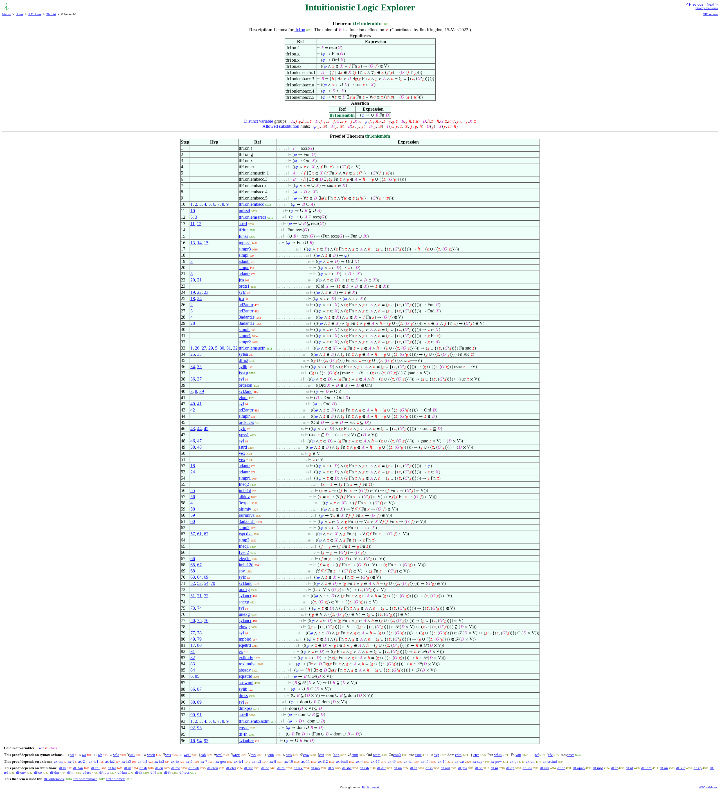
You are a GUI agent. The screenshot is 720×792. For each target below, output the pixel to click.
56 (192, 496)
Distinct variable (258, 121)
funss (243, 236)
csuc (418, 755)
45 (206, 428)
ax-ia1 (93, 761)
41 (199, 403)
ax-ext (459, 761)
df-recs (184, 772)
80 (199, 645)
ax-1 (71, 761)
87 (199, 689)
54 (206, 583)
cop (336, 755)
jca (241, 280)
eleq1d (245, 558)
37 (199, 379)
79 (199, 639)
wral (219, 755)
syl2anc (245, 391)
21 (199, 280)
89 (199, 702)
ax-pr (514, 761)
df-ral (281, 768)
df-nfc (248, 768)
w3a (116, 755)
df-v (331, 768)
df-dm (54, 772)
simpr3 (245, 249)
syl (241, 379)
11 (192, 223)
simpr (244, 267)
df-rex (298, 768)
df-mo (175, 768)
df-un (398, 768)
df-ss (429, 768)
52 (192, 583)
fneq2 (244, 484)
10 (192, 210)
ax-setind (550, 761)
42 (192, 410)
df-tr (614, 768)
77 (192, 632)
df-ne (265, 768)
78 (199, 632)
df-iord (646, 768)
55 (192, 490)
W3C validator (708, 787)
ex (241, 651)
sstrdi (243, 714)
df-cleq (212, 768)
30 (222, 348)
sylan (243, 354)
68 (192, 571)
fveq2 (244, 552)
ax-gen (220, 761)
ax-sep (477, 761)
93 (199, 727)
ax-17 (375, 761)
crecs (570, 755)
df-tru (95, 768)
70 (213, 583)
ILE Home (34, 14)
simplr (244, 329)
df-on (664, 768)
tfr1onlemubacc (85, 779)
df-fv (167, 772)
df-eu (159, 768)
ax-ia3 (126, 761)
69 (206, 577)
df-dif (381, 768)
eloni (243, 397)
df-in (413, 768)
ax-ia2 (110, 761)
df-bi (62, 768)
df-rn (71, 772)
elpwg (244, 626)
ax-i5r (425, 761)
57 (192, 533)
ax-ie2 (256, 761)
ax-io (175, 761)
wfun (498, 755)
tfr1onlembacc (251, 204)
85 (197, 676)
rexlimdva (247, 663)
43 (192, 428)
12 (199, 223)
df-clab (193, 768)
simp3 (244, 540)
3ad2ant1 (247, 521)
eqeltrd (245, 645)
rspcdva (246, 533)
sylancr (245, 595)
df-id (629, 768)
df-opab (579, 768)
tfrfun (244, 229)
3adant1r (246, 317)
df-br (561, 768)
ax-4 (359, 761)
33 (199, 354)
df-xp (698, 768)
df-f (153, 772)
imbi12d (246, 564)
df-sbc (347, 768)
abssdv (245, 670)
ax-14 (442, 761)
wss (289, 755)
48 (199, 447)
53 (199, 583)
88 (192, 702)
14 (199, 242)
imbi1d (245, 490)
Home (19, 14)
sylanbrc (246, 740)
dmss (243, 695)
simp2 (244, 527)
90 (192, 714)
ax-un (530, 761)
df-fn (243, 734)
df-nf (127, 768)
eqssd (244, 727)
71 (199, 595)
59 (192, 515)
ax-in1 (143, 761)
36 (192, 379)
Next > (712, 4)
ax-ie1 (239, 761)
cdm (458, 755)
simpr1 (245, 335)
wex (168, 755)
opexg (244, 589)
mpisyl (245, 242)
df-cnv (21, 772)
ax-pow (496, 761)
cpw (306, 755)
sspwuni (246, 682)
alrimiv (245, 509)
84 (192, 670)
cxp (436, 755)
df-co (38, 772)
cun (271, 755)
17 (192, 645)
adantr (244, 261)
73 (192, 608)
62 (206, 533)
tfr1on (299, 29)
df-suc (680, 768)
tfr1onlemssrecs (252, 217)
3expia (245, 502)
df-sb (143, 768)
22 (199, 292)
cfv (550, 755)
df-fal (112, 768)
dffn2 (243, 360)
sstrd (243, 223)
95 (206, 740)
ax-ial (408, 761)
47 (199, 440)
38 (192, 447)
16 (192, 740)
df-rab (315, 768)
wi (72, 755)
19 (192, 292)
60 (192, 521)
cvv (253, 755)
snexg (244, 601)
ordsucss (246, 422)
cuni (355, 755)
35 (199, 366)
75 (199, 620)
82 (192, 657)
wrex (236, 755)
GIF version (710, 14)
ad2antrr (246, 304)
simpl (243, 255)
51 (192, 595)
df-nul (445, 768)
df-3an (78, 768)
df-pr (494, 768)
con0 (397, 755)
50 (192, 620)
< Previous (694, 4)
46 (192, 440)
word (377, 755)
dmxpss (245, 708)
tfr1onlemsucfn (252, 348)
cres (476, 755)
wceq (151, 755)
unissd (244, 210)
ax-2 (81, 761)
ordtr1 (244, 286)
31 (228, 348)
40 (192, 403)
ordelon (245, 385)
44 (199, 428)
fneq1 (244, 546)
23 (206, 292)
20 (192, 280)
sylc (242, 292)
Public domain (371, 787)
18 (192, 298)
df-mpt (598, 768)
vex (242, 453)
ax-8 (272, 761)
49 (192, 639)
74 (199, 608)
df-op (510, 768)
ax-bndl (342, 761)
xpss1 (244, 434)
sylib (243, 366)
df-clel (231, 768)
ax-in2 (159, 761)
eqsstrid (245, 676)
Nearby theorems (707, 8)
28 (192, 323)
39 (201, 391)
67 (199, 564)
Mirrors (6, 14)
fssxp (243, 372)
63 (192, 577)
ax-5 (189, 761)
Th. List (51, 14)
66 (192, 558)
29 (210, 348)
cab (203, 755)
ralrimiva (247, 515)
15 (206, 242)
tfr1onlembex (54, 779)
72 (206, 595)
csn (321, 755)
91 (199, 714)
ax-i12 (323, 761)
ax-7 (204, 761)
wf (537, 755)
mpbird (245, 639)
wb (100, 755)
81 (192, 651)
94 (199, 740)
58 (192, 509)
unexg (244, 614)
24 (199, 298)
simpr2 (245, 341)
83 (192, 663)
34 (192, 366)
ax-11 (305, 761)
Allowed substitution (280, 126)
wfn (518, 755)
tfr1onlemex (115, 779)
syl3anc (245, 583)
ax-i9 (392, 761)
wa (84, 755)
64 (199, 577)
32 (235, 348)
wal (132, 755)
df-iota (104, 772)
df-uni (527, 768)
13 (192, 242)
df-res (87, 772)
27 (204, 348)
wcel (187, 755)
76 (206, 620)
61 (199, 533)
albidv (244, 496)
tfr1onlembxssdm (254, 721)
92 (192, 727)
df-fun (122, 772)
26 (197, 348)
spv (242, 571)
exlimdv (246, 657)
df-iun (544, 768)
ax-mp (59, 761)
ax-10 (288, 761)
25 (192, 354)
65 (192, 564)
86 (192, 689)
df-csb (364, 768)
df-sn (479, 768)
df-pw (462, 768)
